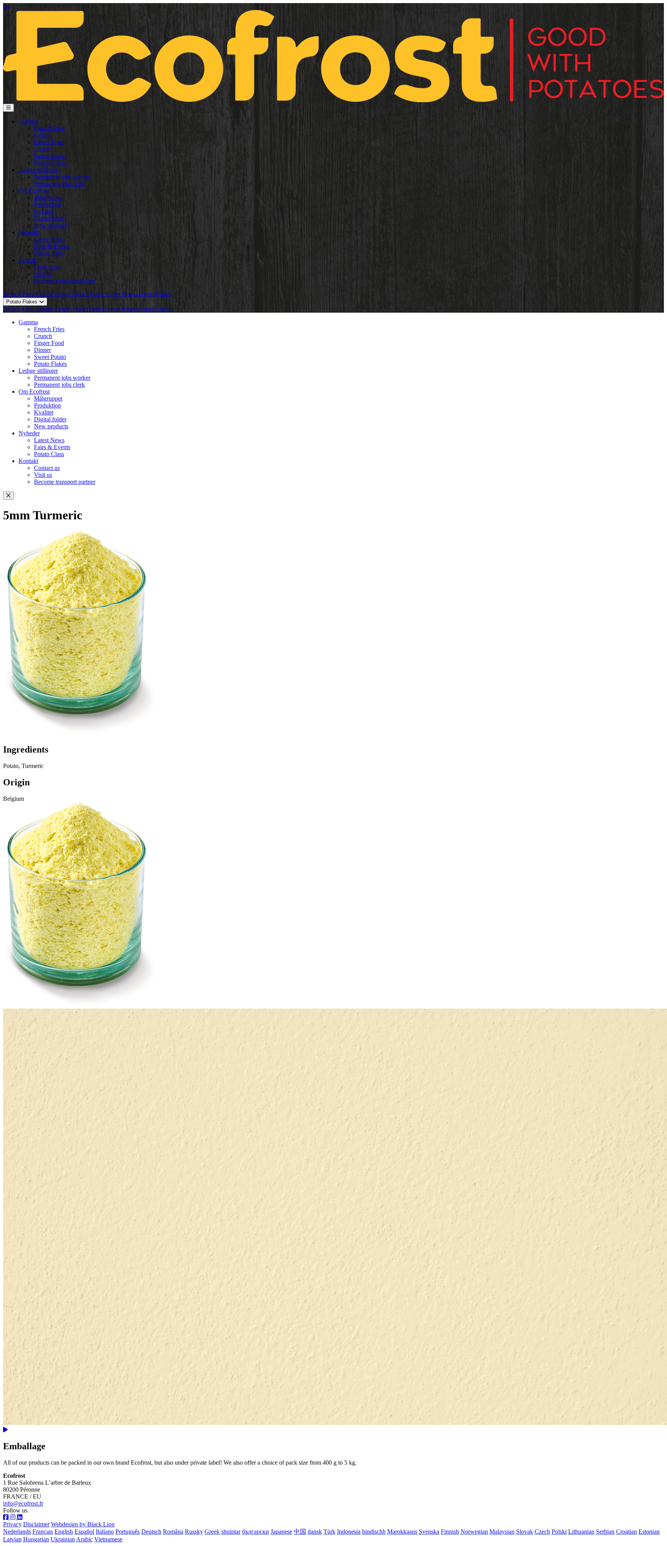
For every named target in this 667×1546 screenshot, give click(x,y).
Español (84, 1531)
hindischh (374, 1531)
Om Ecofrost (34, 190)
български (255, 1531)
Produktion (47, 204)
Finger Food (49, 142)
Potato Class (49, 253)
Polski (559, 1531)
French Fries (49, 128)
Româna (173, 1531)
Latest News (49, 239)
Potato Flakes (50, 163)
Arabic (84, 1539)
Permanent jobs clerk (59, 183)
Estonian (649, 1531)
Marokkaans (402, 1531)
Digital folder (50, 218)
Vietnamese (108, 1539)
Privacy (12, 1524)
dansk (315, 1531)
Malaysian (502, 1531)
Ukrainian (63, 1539)
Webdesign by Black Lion (83, 1524)
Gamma (28, 121)
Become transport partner (64, 281)
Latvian (12, 1539)
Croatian (626, 1531)
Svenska (429, 1531)
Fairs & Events (52, 246)
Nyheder (29, 232)
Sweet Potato (50, 156)
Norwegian (474, 1531)
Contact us (47, 267)
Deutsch (151, 1531)
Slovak (524, 1531)
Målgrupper (48, 197)
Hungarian (36, 1539)
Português (127, 1531)
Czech (542, 1531)
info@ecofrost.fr (23, 1503)
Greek (212, 1531)
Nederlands (17, 1531)
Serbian (605, 1531)
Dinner (42, 149)
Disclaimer (36, 1524)
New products (51, 225)
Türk (329, 1531)
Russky (194, 1531)
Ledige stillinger (38, 170)
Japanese (281, 1531)
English (63, 1531)
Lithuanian (581, 1531)
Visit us (43, 274)
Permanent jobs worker (62, 176)
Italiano (105, 1531)
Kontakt (28, 260)
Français (42, 1531)
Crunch (43, 135)
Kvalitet (43, 211)
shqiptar (230, 1531)
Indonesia (349, 1531)
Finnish (450, 1531)
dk (6, 6)
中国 (300, 1531)
